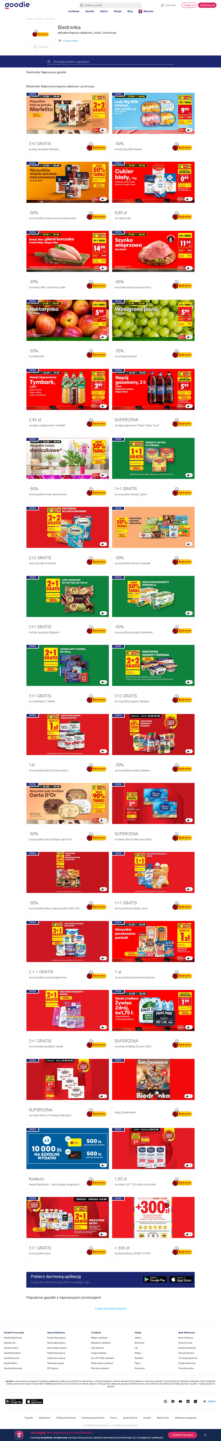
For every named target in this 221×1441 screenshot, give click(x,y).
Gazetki (89, 11)
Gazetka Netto (10, 1363)
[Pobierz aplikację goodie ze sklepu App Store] (34, 1403)
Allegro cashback (99, 1338)
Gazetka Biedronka (13, 1338)
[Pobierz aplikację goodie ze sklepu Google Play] (14, 1403)
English (211, 1401)
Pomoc (113, 1418)
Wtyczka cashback (100, 1368)
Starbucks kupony (55, 1363)
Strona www (70, 41)
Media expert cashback (102, 1363)
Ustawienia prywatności (93, 1418)
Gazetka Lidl (9, 1343)
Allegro (138, 1353)
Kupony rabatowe (56, 1332)
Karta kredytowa (186, 1353)
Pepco (138, 1363)
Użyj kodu (170, 5)
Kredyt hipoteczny (187, 1363)
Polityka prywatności (66, 1418)
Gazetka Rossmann (13, 1368)
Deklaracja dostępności (186, 1418)
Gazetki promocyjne (14, 1332)
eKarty (103, 11)
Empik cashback (98, 1353)
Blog (130, 11)
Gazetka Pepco (11, 1348)
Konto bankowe (185, 1338)
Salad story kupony (56, 1358)
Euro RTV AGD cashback (102, 1358)
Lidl (136, 1348)
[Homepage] (17, 5)
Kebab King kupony (56, 1353)
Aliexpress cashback (100, 1343)
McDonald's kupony (56, 1343)
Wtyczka (148, 11)
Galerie (138, 1338)
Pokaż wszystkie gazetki (110, 1308)
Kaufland (139, 1358)
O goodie (29, 1418)
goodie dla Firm (130, 1418)
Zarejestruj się (207, 5)
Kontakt (147, 1418)
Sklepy (138, 1332)
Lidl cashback (97, 1348)
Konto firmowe (185, 1343)
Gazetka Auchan (12, 1358)
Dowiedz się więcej (182, 1435)
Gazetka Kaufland (12, 1353)
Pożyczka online (186, 1368)
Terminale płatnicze (187, 1358)
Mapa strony (163, 1418)
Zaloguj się (189, 5)
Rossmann (140, 1368)
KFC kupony (52, 1368)
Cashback (73, 11)
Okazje (117, 11)
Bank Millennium (186, 1332)
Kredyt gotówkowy (187, 1348)
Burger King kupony (56, 1338)
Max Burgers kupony (57, 1348)
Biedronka (139, 1343)
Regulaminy (44, 1418)
